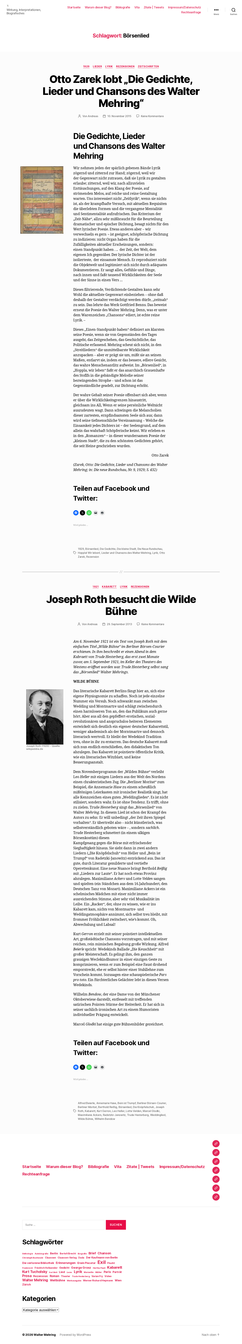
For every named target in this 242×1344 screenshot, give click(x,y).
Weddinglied (157, 1115)
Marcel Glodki (151, 1111)
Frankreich (27, 1268)
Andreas (93, 116)
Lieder (97, 66)
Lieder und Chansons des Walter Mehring (126, 552)
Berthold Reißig (107, 1107)
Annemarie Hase (106, 1103)
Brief (92, 1253)
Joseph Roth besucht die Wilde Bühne (121, 605)
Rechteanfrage (191, 12)
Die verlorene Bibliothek (38, 1263)
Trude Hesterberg (138, 1115)
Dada (81, 1257)
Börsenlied (91, 548)
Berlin (54, 1253)
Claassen (50, 1257)
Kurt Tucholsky (34, 1271)
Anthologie (27, 1254)
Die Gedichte (108, 548)
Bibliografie (123, 7)
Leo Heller (118, 1111)
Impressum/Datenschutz (184, 7)
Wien (118, 1280)
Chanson (104, 1253)
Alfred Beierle (86, 1103)
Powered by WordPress (75, 1334)
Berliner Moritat (87, 1107)
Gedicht (64, 1267)
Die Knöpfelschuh (143, 1107)
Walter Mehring (35, 1280)
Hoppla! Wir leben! (89, 552)
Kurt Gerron (104, 1111)
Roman (54, 1276)
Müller (98, 1272)
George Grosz (81, 1267)
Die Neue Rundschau (149, 548)
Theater (65, 1276)
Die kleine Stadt (126, 548)
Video (108, 1276)
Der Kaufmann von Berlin (102, 1257)
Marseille (89, 1272)
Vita (137, 7)
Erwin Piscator (86, 1263)
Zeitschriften (148, 66)
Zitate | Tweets (154, 7)
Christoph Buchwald (32, 1258)
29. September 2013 (119, 624)
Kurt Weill (53, 1272)
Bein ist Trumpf (127, 1103)
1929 (86, 66)
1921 (96, 586)
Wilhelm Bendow (105, 1118)
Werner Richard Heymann (98, 1280)
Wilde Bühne (85, 1118)
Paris (107, 1272)
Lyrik (109, 66)
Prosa (27, 1276)
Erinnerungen (66, 1263)
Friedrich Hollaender (46, 1268)
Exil (101, 1262)
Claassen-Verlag (67, 1257)
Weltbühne (57, 1280)
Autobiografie (41, 1254)
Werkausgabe (74, 1280)
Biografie (82, 1254)
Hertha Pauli (99, 1268)
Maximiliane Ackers (89, 1115)
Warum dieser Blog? (98, 7)
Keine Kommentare (152, 116)
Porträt (117, 1272)
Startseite (74, 7)
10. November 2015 (119, 116)
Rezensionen (125, 66)
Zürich (26, 1284)
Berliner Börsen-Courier (151, 1103)
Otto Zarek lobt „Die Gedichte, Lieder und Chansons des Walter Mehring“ (120, 91)
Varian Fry (97, 1276)
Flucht (111, 1263)
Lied (62, 1272)
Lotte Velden (133, 1111)
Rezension (92, 556)
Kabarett (109, 586)
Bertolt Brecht (68, 1253)
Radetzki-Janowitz (114, 1115)
